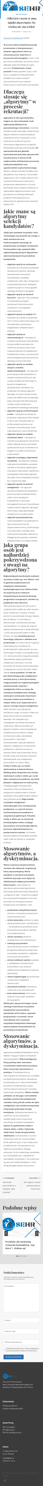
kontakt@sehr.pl (8, 1458)
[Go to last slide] (6, 1233)
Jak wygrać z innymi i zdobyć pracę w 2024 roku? (32, 1183)
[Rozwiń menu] (38, 4)
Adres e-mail (10, 1331)
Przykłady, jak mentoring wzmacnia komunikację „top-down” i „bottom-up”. (20, 1245)
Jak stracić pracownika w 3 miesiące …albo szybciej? (9, 1185)
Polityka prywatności (10, 1406)
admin (18, 31)
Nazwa (8, 1320)
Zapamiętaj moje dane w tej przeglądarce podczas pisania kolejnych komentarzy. (22, 1350)
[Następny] (37, 1233)
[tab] (17, 1256)
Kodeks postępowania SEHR (13, 1408)
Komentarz (10, 1286)
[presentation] (21, 1225)
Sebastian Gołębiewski (13, 38)
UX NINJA (6, 1476)
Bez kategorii (21, 14)
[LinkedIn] (5, 1480)
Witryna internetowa (13, 1342)
